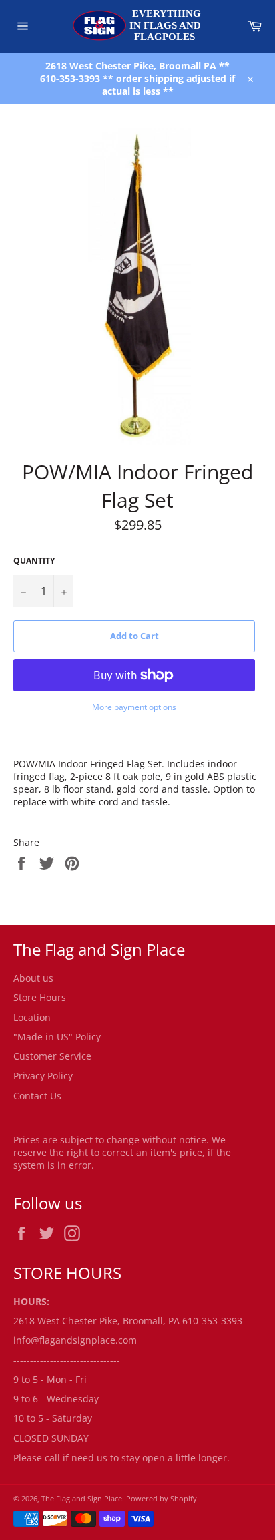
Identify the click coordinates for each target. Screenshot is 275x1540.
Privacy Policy (43, 1075)
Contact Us (37, 1095)
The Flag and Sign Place (81, 1498)
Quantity (34, 561)
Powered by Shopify (161, 1498)
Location (32, 1017)
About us (33, 978)
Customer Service (52, 1056)
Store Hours (39, 997)
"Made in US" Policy (57, 1036)
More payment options (134, 707)
